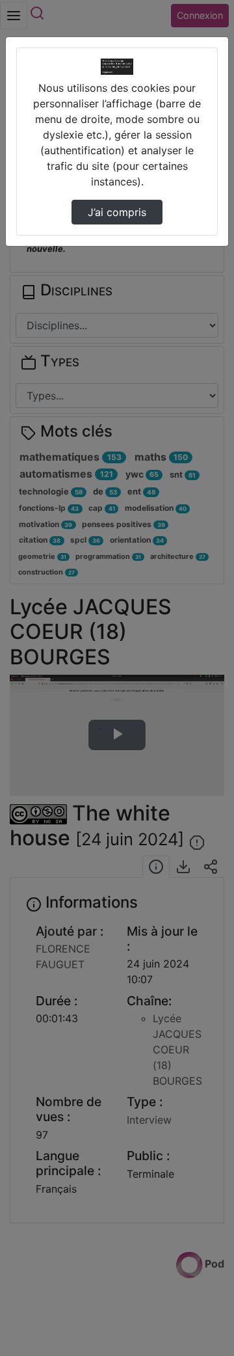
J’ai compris (117, 212)
